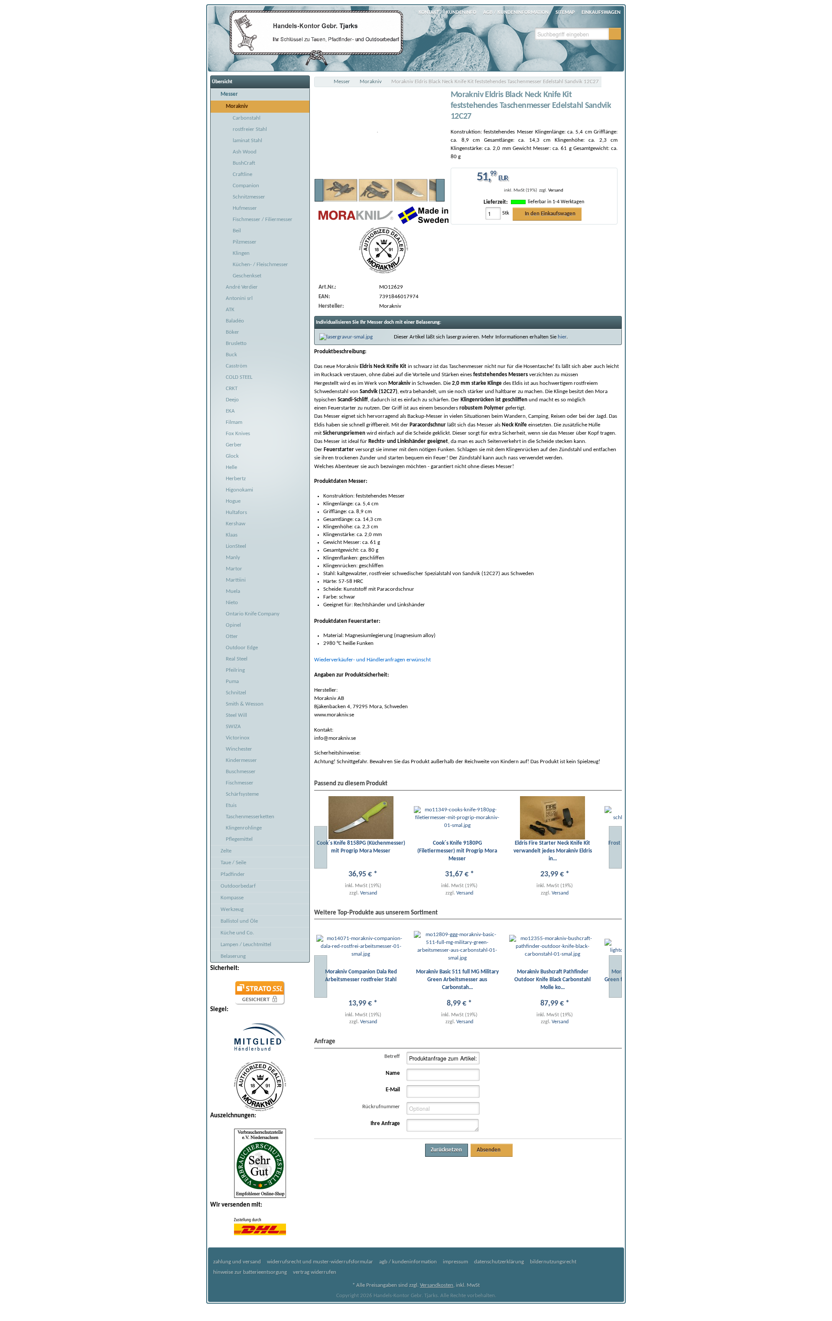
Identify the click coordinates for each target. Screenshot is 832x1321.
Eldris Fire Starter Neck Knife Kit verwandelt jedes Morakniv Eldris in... (553, 851)
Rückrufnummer (381, 1107)
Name (393, 1073)
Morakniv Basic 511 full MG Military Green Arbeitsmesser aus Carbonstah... (457, 979)
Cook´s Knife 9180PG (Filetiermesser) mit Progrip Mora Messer (457, 851)
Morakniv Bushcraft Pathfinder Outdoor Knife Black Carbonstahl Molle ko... (552, 979)
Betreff (392, 1056)
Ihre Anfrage (385, 1123)
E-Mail (393, 1090)
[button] (615, 34)
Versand (555, 190)
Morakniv (371, 82)
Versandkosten (436, 1285)
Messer (342, 82)
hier (562, 337)
